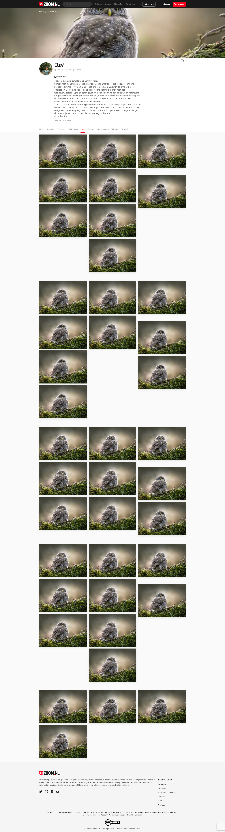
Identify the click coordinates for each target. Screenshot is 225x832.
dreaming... (46, 457)
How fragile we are (99, 720)
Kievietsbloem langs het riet (152, 205)
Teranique (98, 137)
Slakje (43, 346)
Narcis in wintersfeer (51, 574)
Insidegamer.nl (157, 812)
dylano (97, 581)
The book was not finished (103, 164)
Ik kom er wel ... (146, 457)
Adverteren (162, 784)
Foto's (41, 129)
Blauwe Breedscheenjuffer (53, 644)
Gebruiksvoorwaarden (166, 792)
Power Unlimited (170, 812)
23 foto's (57, 70)
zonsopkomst (47, 164)
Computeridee (61, 812)
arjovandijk (98, 429)
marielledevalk (50, 581)
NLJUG (130, 815)
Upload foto (149, 4)
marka (47, 499)
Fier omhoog (96, 346)
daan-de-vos (149, 137)
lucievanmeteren (101, 616)
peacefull (98, 464)
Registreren (179, 4)
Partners (161, 797)
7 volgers (67, 70)
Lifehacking (129, 812)
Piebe (47, 546)
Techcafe (111, 812)
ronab (47, 429)
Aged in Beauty (147, 720)
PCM (70, 812)
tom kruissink (50, 616)
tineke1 (48, 172)
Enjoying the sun (98, 492)
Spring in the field (49, 609)
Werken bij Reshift (106, 829)
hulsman (48, 353)
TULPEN (94, 644)
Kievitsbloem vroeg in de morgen (103, 269)
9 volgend (77, 70)
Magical (44, 492)
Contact (161, 805)
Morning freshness (99, 457)
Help (160, 801)
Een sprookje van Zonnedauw (53, 311)
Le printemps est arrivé (102, 199)
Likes (83, 129)
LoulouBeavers (100, 693)
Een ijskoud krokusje (149, 497)
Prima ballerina (48, 415)
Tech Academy (102, 815)
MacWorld (120, 812)
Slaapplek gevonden (51, 234)
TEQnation (138, 815)
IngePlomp (49, 464)
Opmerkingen (103, 129)
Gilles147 (48, 207)
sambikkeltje (50, 283)
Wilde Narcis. (146, 311)
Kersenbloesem (98, 234)
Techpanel (139, 812)
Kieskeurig (51, 812)
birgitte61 (98, 172)
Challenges (73, 129)
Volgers (114, 129)
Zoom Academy (89, 815)
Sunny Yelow (145, 532)
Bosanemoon (47, 381)
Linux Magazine (120, 815)
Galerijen (51, 129)
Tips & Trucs (92, 812)
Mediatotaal (102, 812)
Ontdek (98, 4)
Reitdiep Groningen (100, 527)
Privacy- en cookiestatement (128, 829)
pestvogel (45, 527)
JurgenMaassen (150, 283)
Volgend (124, 129)
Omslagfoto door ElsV (49, 11)
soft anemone (47, 199)
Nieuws (108, 4)
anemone (94, 311)
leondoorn (98, 207)
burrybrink (49, 728)
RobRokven (49, 137)
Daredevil (144, 574)
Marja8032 (98, 242)
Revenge (143, 386)
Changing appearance (101, 678)
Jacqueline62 (50, 388)
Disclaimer (162, 788)
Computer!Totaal (79, 812)
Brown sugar (96, 574)
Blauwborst (145, 351)
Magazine (118, 4)
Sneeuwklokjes (48, 720)
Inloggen (166, 4)
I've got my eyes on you (151, 164)
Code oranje (46, 755)
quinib (144, 324)
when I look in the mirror (102, 609)
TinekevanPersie (100, 318)
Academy (130, 4)
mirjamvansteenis (52, 318)
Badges (91, 129)
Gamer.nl (147, 812)
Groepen (61, 129)
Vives (111, 815)
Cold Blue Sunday (148, 614)
